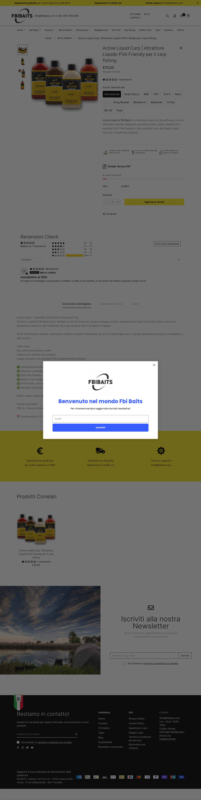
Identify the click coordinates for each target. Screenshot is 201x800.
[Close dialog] (154, 365)
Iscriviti (100, 427)
